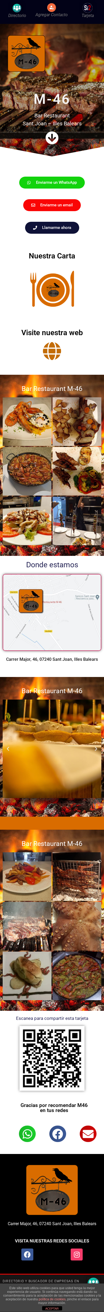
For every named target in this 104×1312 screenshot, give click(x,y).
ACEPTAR (52, 1308)
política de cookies (52, 1299)
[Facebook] (27, 1254)
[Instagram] (77, 1254)
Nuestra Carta (52, 256)
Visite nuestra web (52, 332)
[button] (8, 749)
